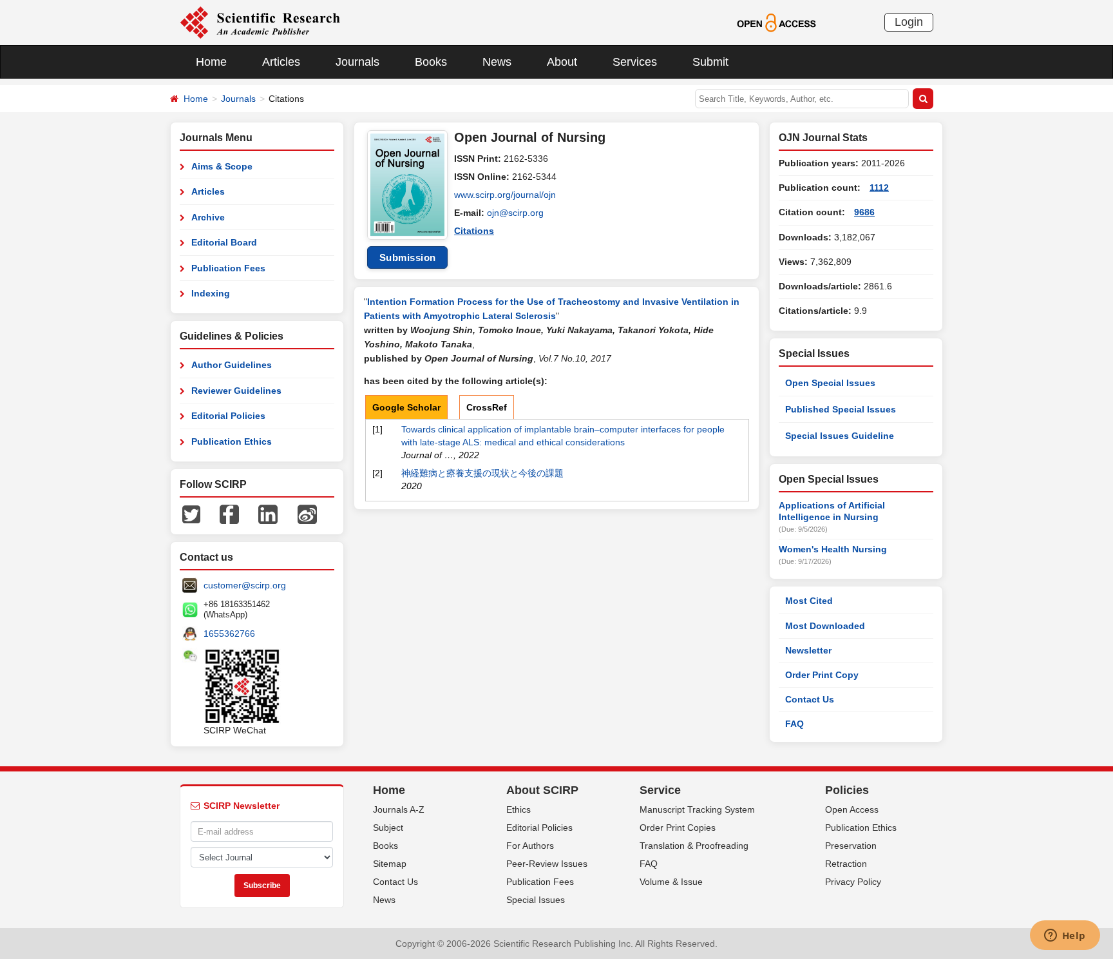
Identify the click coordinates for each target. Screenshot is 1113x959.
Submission (407, 257)
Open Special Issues (830, 383)
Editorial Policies (228, 416)
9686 (864, 212)
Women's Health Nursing (833, 549)
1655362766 (229, 633)
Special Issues (535, 900)
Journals (357, 61)
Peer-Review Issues (546, 863)
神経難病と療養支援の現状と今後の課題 (482, 473)
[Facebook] (229, 514)
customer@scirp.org (245, 585)
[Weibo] (307, 514)
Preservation (851, 845)
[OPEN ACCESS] (776, 22)
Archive (208, 217)
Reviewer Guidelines (236, 390)
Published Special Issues (840, 409)
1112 (879, 187)
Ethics (518, 809)
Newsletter (808, 650)
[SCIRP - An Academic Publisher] (260, 22)
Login (909, 21)
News (496, 61)
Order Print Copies (678, 827)
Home (211, 61)
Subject (388, 827)
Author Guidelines (231, 365)
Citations (474, 231)
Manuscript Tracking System (697, 809)
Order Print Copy (822, 675)
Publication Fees (228, 268)
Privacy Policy (853, 882)
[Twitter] (191, 514)
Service (660, 790)
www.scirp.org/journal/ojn (505, 194)
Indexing (210, 293)
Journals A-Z (398, 809)
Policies (847, 790)
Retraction (846, 863)
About (562, 61)
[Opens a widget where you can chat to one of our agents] (1064, 936)
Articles (281, 61)
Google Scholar (406, 407)
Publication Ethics (231, 441)
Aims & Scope (221, 166)
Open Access (852, 809)
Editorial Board (224, 242)
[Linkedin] (268, 514)
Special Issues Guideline (839, 436)
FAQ (794, 724)
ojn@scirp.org (515, 213)
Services (635, 61)
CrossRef (486, 407)
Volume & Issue (671, 882)
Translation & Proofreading (694, 845)
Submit (710, 61)
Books (431, 61)
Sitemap (389, 863)
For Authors (530, 845)
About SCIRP (542, 790)
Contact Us (809, 699)
